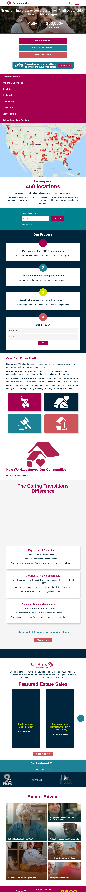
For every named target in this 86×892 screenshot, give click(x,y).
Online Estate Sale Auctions (16, 120)
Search (57, 218)
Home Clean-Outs (14, 385)
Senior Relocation (11, 77)
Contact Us (43, 640)
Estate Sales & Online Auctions (21, 378)
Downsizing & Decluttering (19, 371)
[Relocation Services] (24, 402)
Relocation (11, 364)
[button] (5, 718)
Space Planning (10, 114)
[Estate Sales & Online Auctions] (24, 423)
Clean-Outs (8, 108)
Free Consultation (44, 889)
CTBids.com (59, 677)
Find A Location (42, 41)
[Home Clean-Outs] (61, 423)
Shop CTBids (44, 754)
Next (43, 343)
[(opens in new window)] (7, 779)
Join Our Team (42, 55)
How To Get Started (42, 48)
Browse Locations (29, 224)
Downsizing (8, 101)
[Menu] (77, 3)
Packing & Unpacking (13, 83)
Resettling (7, 89)
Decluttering (8, 95)
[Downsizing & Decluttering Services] (61, 402)
